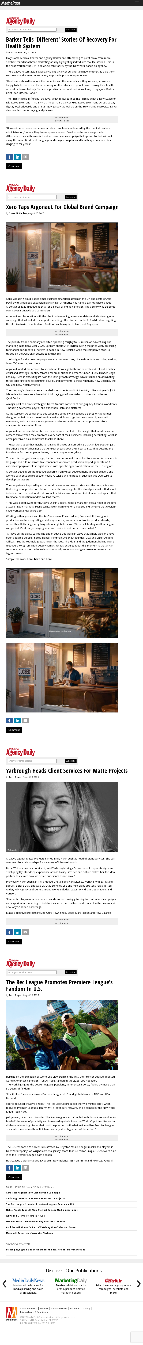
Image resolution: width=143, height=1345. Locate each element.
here (30, 559)
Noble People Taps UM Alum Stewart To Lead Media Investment (42, 1210)
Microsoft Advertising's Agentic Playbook (29, 1233)
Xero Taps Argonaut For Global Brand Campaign (33, 1192)
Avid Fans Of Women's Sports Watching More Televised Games (41, 1227)
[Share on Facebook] (9, 157)
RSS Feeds (75, 1308)
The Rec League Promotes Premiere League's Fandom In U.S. (40, 1204)
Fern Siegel (15, 777)
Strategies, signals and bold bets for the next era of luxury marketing (45, 1249)
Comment (14, 166)
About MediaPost (28, 1308)
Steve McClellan (18, 213)
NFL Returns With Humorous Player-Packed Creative (35, 1221)
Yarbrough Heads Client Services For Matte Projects (35, 1198)
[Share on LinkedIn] (17, 157)
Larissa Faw (15, 52)
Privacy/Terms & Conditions (34, 1312)
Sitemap (86, 1308)
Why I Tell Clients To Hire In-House (25, 1215)
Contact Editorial (59, 1308)
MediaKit (44, 1308)
